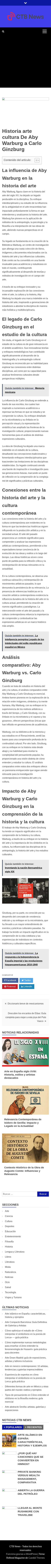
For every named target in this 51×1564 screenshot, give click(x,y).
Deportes (9, 1226)
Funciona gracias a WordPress (22, 1554)
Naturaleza (10, 1272)
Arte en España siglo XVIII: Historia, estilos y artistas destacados (20, 1074)
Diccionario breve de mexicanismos (25, 1003)
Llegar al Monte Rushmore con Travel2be (30, 1511)
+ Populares (13, 1427)
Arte (7, 1211)
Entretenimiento (13, 1236)
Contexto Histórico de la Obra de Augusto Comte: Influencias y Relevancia (24, 1171)
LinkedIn (27, 986)
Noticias (9, 1277)
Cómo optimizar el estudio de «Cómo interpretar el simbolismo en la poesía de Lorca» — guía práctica (25, 1334)
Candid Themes (36, 1558)
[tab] (12, 1427)
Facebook (11, 980)
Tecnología (10, 1292)
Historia (9, 1246)
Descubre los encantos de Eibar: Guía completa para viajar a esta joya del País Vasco (25, 1017)
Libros (8, 1257)
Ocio (7, 1282)
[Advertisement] (25, 62)
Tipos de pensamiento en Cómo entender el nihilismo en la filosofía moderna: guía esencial (27, 1398)
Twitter (27, 980)
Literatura (9, 1262)
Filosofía (9, 1241)
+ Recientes (33, 1427)
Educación (10, 1231)
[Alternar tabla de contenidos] (35, 160)
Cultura (8, 1221)
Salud (8, 1287)
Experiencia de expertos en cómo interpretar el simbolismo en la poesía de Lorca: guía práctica (25, 1378)
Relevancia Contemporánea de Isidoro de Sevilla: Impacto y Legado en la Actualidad (22, 1122)
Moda (8, 1267)
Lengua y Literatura (14, 1252)
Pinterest (11, 986)
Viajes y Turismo (13, 1297)
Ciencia (9, 1216)
